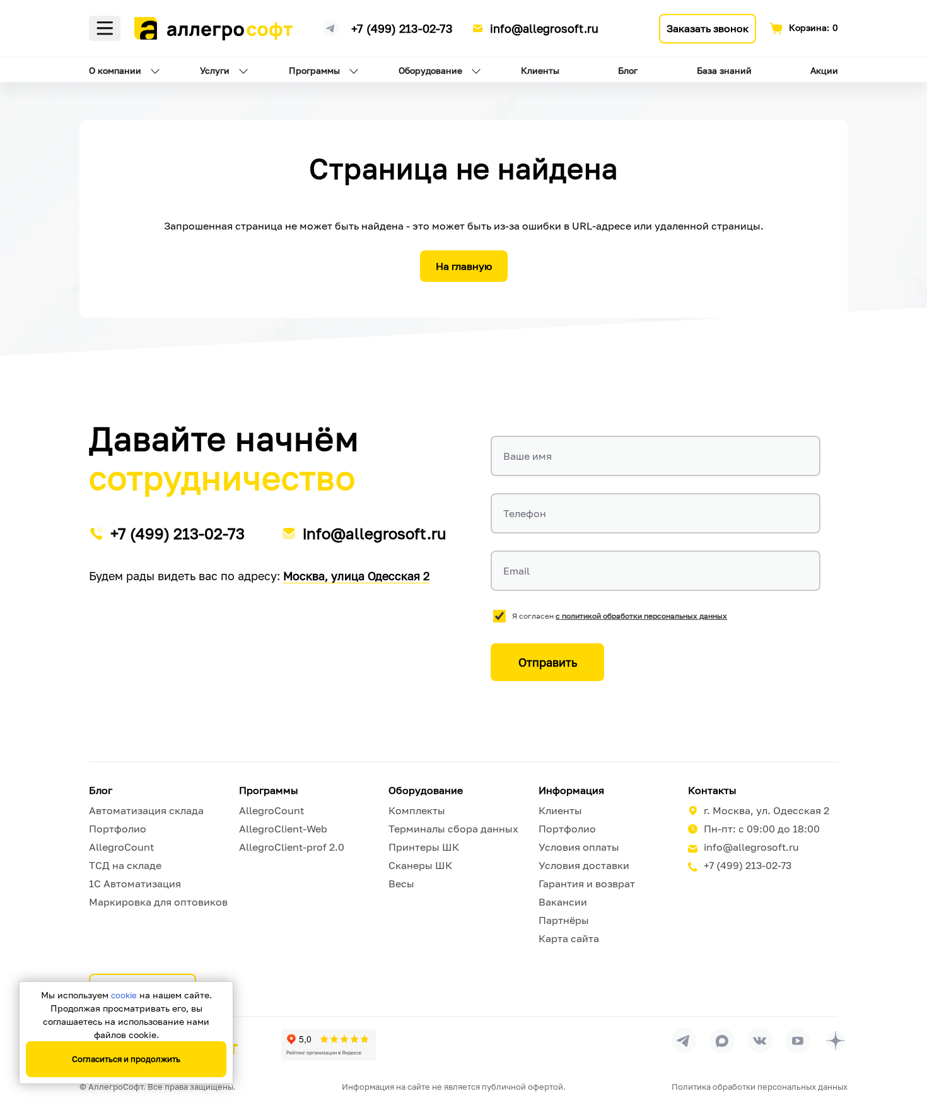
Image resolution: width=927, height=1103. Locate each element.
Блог (628, 70)
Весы (401, 883)
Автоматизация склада (146, 810)
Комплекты (416, 810)
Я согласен (619, 616)
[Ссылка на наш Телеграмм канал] (331, 26)
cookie (124, 995)
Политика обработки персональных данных (760, 1087)
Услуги (215, 70)
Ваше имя (527, 456)
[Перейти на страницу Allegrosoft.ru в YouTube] (798, 1040)
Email (516, 570)
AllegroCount (121, 847)
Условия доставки (584, 865)
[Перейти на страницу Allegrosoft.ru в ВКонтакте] (760, 1040)
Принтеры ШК (423, 847)
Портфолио (117, 828)
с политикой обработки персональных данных (641, 616)
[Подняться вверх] (904, 1036)
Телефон (524, 513)
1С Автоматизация (135, 883)
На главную (464, 266)
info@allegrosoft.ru (544, 28)
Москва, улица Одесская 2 (356, 576)
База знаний (724, 70)
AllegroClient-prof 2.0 (291, 847)
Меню (104, 28)
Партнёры (564, 920)
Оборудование (430, 70)
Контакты (712, 790)
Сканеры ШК (420, 865)
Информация (571, 790)
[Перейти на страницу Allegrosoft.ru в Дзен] (835, 1040)
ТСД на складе (125, 865)
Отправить (547, 662)
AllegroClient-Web (283, 828)
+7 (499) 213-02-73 (402, 28)
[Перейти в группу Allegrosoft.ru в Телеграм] (684, 1040)
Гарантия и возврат (587, 883)
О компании (115, 70)
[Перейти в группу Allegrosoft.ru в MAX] (722, 1040)
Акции (824, 70)
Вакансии (563, 902)
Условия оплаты (579, 847)
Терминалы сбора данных (453, 828)
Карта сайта (569, 938)
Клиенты (540, 70)
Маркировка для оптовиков (158, 902)
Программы (314, 70)
